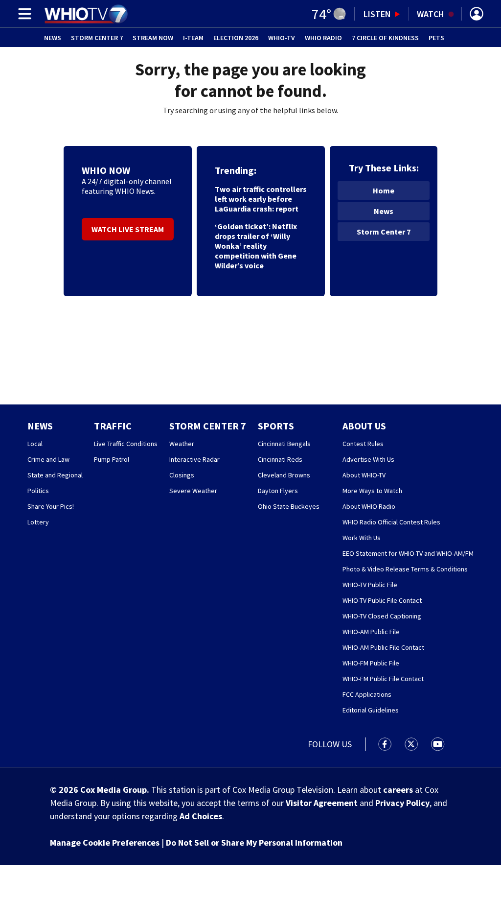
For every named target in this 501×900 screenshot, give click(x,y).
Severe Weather (193, 490)
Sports (276, 426)
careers (398, 789)
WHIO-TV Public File (369, 584)
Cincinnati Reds (280, 459)
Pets (436, 37)
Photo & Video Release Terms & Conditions (405, 569)
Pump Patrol (111, 459)
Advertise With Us (368, 459)
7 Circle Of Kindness (385, 37)
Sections (23, 14)
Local (35, 443)
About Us (364, 426)
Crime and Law (48, 459)
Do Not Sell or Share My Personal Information (254, 842)
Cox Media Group (113, 789)
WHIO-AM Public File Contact (383, 647)
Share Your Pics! (50, 506)
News (52, 37)
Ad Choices (201, 816)
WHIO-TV (281, 37)
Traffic (113, 426)
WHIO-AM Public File (371, 631)
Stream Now (153, 37)
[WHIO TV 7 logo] (86, 14)
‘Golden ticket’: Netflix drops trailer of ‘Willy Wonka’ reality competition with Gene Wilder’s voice (256, 245)
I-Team (193, 37)
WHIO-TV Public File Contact (382, 600)
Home (383, 190)
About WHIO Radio (368, 506)
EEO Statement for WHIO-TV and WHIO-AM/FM (408, 553)
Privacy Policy (402, 802)
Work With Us (361, 537)
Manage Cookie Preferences (104, 842)
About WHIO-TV (364, 475)
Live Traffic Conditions (126, 443)
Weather (181, 443)
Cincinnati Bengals (284, 443)
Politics (38, 490)
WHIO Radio (323, 37)
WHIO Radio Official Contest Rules (391, 522)
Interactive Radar (194, 459)
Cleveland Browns (284, 475)
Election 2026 (235, 37)
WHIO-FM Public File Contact (383, 678)
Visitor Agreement (322, 802)
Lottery (38, 522)
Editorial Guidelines (370, 710)
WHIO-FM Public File (370, 663)
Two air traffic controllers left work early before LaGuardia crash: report (261, 198)
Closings (181, 475)
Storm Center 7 (97, 37)
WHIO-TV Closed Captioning (381, 616)
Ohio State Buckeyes (288, 506)
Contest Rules (363, 443)
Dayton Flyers (278, 490)
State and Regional (55, 475)
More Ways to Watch (372, 490)
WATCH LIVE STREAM (127, 229)
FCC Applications (366, 694)
